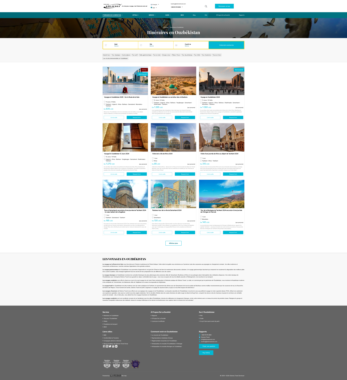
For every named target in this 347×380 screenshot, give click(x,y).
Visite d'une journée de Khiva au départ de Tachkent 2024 (219, 154)
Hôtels (134, 15)
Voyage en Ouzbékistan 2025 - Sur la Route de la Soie (121, 97)
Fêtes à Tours (176, 55)
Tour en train (156, 55)
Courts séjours (126, 55)
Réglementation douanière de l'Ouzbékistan (164, 340)
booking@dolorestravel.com (178, 3)
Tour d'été (197, 55)
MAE (105, 335)
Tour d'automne (206, 55)
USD (154, 7)
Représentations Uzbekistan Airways (162, 338)
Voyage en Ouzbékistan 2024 (210, 97)
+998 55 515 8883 (176, 7)
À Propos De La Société (223, 15)
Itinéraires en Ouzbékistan (112, 15)
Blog (194, 15)
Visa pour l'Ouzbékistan (110, 318)
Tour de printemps (187, 55)
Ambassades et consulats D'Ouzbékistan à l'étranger (167, 343)
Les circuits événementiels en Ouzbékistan (115, 58)
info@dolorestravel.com (208, 339)
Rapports (241, 15)
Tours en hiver (217, 55)
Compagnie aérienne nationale (112, 340)
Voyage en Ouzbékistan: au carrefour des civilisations (169, 97)
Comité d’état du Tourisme (111, 338)
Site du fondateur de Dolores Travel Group (116, 343)
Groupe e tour (166, 55)
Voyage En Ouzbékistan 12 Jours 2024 (116, 154)
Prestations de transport (110, 324)
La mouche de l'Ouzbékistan (160, 335)
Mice (182, 15)
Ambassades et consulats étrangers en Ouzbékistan (167, 346)
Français (155, 4)
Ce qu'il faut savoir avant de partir (209, 321)
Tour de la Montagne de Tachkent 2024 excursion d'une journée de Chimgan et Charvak (221, 211)
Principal (166, 27)
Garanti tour (106, 55)
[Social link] (104, 346)
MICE (105, 327)
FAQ (206, 15)
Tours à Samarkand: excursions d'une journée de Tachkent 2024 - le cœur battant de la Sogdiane (125, 211)
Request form (137, 117)
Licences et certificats (158, 321)
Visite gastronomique (145, 55)
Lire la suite (114, 117)
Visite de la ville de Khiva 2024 (162, 154)
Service (151, 15)
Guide (167, 15)
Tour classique (116, 55)
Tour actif (135, 55)
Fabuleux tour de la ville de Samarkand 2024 (166, 210)
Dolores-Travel (205, 337)
